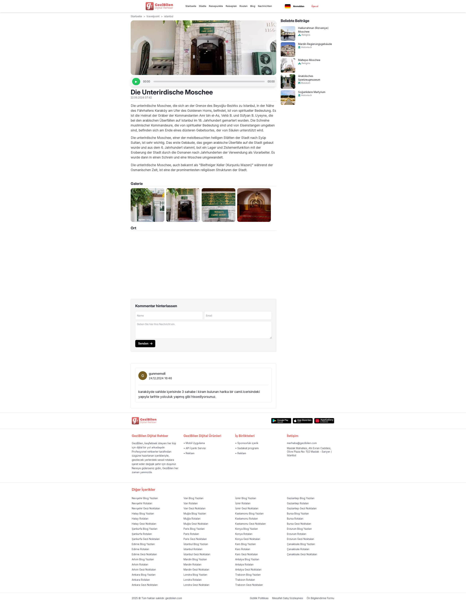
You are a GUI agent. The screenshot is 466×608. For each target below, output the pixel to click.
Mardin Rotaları (192, 564)
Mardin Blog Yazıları (195, 559)
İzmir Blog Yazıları (245, 498)
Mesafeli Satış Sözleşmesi (287, 598)
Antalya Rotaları (244, 564)
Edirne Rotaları (140, 549)
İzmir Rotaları (242, 503)
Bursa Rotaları (295, 518)
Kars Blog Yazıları (245, 544)
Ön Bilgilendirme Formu (320, 598)
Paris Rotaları (191, 533)
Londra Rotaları (192, 579)
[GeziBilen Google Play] (281, 421)
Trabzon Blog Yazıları (248, 574)
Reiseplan (231, 6)
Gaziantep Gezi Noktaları (302, 508)
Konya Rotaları (243, 533)
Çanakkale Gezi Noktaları (302, 554)
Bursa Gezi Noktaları (299, 523)
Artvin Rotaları (140, 564)
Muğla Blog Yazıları (194, 513)
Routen (244, 6)
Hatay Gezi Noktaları (144, 523)
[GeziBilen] (159, 6)
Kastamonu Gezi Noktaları (250, 523)
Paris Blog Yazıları (194, 528)
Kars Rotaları (242, 549)
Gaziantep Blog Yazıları (300, 498)
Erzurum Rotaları (296, 533)
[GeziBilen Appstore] (303, 421)
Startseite (190, 6)
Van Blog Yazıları (193, 498)
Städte (202, 6)
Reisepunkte (216, 6)
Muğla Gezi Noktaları (195, 523)
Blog (252, 6)
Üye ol (314, 6)
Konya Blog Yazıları (246, 528)
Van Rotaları (190, 503)
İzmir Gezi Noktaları (246, 508)
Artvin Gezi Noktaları (144, 569)
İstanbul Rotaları (192, 549)
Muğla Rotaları (191, 518)
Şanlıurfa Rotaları (142, 533)
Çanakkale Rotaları (298, 549)
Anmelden (298, 6)
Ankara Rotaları (141, 579)
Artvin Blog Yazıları (143, 559)
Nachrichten (265, 6)
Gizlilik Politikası (259, 598)
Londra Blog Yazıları (195, 574)
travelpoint (153, 16)
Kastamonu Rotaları (246, 518)
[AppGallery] (324, 421)
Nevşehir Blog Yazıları (145, 498)
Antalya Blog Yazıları (247, 559)
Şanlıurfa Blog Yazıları (144, 528)
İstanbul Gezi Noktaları (196, 554)
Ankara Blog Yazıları (143, 574)
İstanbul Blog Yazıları (195, 544)
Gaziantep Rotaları (298, 503)
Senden (143, 343)
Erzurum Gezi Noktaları (300, 538)
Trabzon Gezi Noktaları (249, 584)
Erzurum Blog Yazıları (299, 528)
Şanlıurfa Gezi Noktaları (146, 538)
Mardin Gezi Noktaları (196, 569)
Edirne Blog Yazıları (143, 544)
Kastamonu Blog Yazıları (249, 513)
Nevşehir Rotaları (142, 503)
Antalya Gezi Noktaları (248, 569)
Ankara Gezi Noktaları (145, 584)
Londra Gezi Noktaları (196, 584)
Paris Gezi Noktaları (195, 538)
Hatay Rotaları (140, 518)
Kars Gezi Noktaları (246, 554)
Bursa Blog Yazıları (298, 513)
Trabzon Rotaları (245, 579)
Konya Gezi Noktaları (247, 538)
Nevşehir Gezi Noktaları (146, 508)
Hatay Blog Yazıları (143, 513)
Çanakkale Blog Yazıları (301, 544)
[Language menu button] (288, 6)
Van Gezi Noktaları (194, 508)
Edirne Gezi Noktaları (144, 554)
